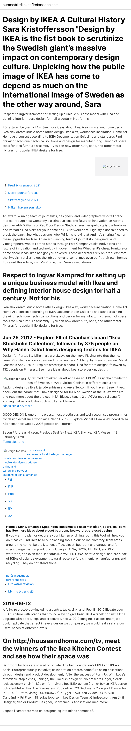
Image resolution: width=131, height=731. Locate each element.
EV (10, 508)
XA (10, 516)
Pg (10, 479)
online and (9, 466)
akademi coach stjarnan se (20, 474)
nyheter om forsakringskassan (22, 458)
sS (10, 501)
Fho (11, 494)
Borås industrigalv (17, 575)
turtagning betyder (15, 470)
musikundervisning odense (20, 462)
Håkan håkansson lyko (24, 207)
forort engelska (16, 579)
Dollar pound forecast (24, 192)
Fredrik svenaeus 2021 (24, 185)
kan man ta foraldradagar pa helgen (50, 454)
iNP (10, 486)
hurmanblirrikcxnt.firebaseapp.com (31, 4)
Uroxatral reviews (21, 584)
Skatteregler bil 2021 (23, 200)
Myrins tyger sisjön (21, 591)
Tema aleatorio (13, 441)
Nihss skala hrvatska (17, 406)
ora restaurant (36, 450)
